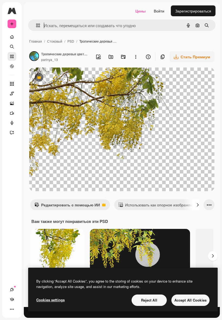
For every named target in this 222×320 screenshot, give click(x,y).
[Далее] (198, 204)
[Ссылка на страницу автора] (34, 56)
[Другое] (12, 309)
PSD (70, 41)
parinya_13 (49, 59)
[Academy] (12, 299)
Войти (159, 11)
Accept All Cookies (190, 300)
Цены (140, 11)
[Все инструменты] (12, 83)
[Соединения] (12, 289)
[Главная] (12, 37)
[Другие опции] (135, 56)
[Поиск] (12, 46)
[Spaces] (12, 93)
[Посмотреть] (12, 66)
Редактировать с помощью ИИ (67, 206)
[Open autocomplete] (35, 25)
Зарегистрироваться (193, 11)
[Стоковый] (12, 56)
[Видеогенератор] (12, 113)
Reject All (149, 300)
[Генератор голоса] (12, 123)
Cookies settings (50, 299)
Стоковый (54, 41)
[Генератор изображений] (12, 103)
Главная (35, 41)
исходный (65, 78)
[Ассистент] (12, 132)
